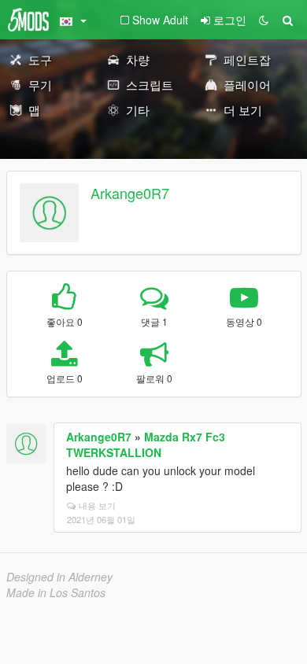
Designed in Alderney (59, 577)
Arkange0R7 (130, 193)
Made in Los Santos (55, 592)
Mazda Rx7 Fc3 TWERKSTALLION (145, 444)
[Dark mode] (264, 19)
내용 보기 (97, 505)
